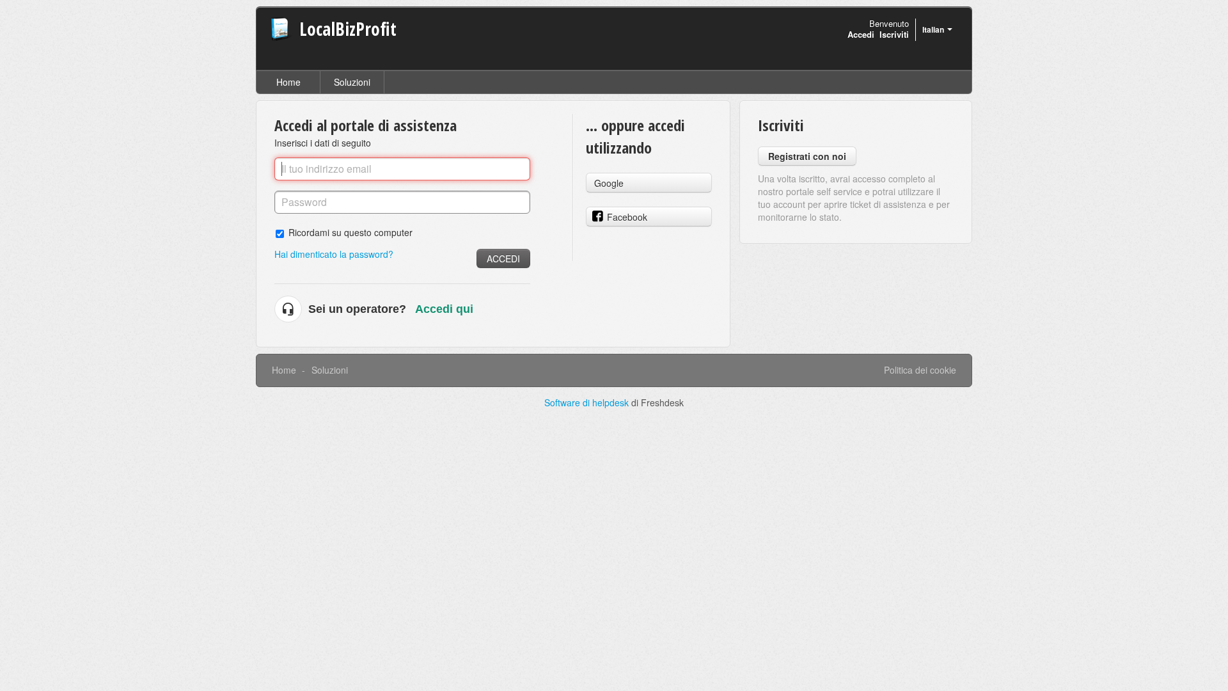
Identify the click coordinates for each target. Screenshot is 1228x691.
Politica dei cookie (920, 369)
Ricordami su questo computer (350, 232)
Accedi (503, 258)
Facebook (627, 216)
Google (609, 183)
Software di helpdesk (587, 402)
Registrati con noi (807, 156)
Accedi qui (444, 309)
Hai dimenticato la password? (333, 254)
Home (288, 81)
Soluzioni (352, 81)
